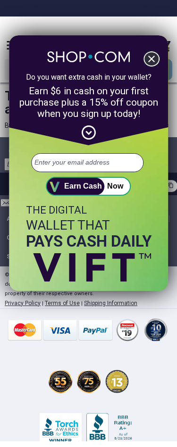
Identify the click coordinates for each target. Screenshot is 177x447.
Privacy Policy (23, 303)
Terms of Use (62, 303)
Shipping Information (110, 303)
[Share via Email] (6, 205)
